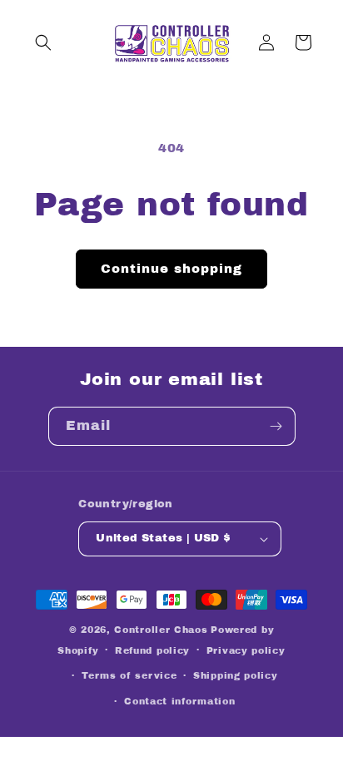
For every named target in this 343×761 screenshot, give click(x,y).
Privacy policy (246, 650)
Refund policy (152, 650)
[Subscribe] (276, 426)
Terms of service (129, 675)
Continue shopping (171, 268)
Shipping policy (235, 675)
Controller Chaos (160, 630)
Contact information (179, 701)
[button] (43, 42)
